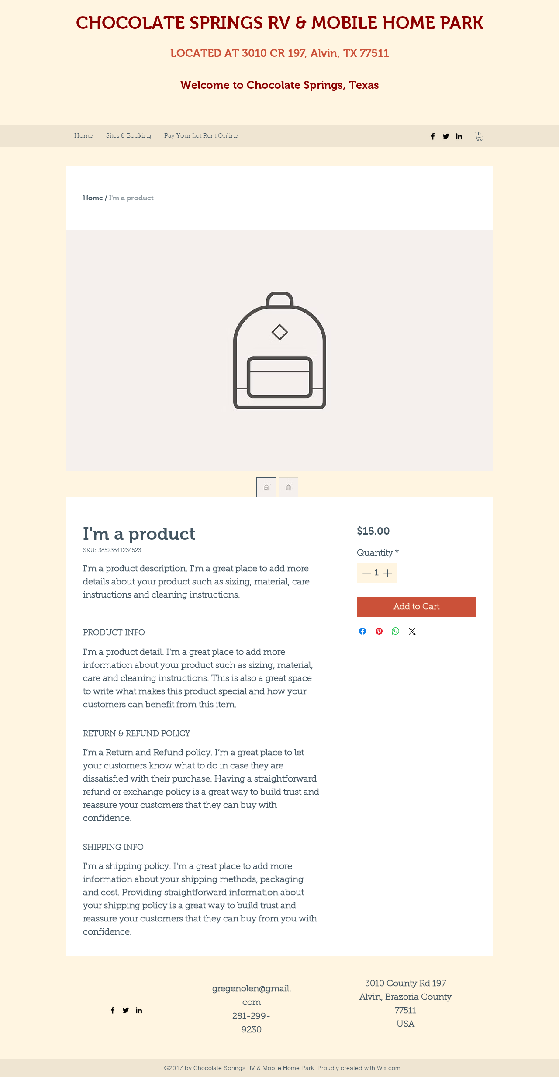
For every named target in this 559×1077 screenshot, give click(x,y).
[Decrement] (365, 573)
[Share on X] (412, 631)
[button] (479, 136)
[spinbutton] (377, 573)
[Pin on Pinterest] (379, 631)
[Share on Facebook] (362, 631)
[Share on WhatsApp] (395, 631)
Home (93, 198)
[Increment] (388, 573)
